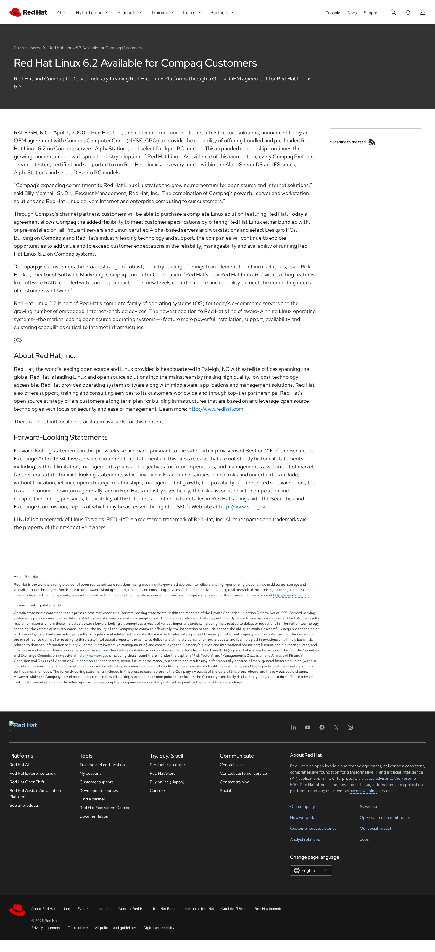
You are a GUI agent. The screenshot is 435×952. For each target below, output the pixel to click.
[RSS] (372, 142)
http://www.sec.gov (242, 506)
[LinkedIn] (293, 729)
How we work (302, 817)
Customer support (96, 782)
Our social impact (375, 828)
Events (83, 908)
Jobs (364, 839)
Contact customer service (243, 773)
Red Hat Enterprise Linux (32, 773)
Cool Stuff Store (234, 908)
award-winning (363, 790)
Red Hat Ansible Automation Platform (35, 793)
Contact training (234, 782)
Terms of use (78, 927)
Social (225, 790)
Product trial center (167, 764)
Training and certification (102, 764)
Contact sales (232, 764)
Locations (103, 908)
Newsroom (370, 806)
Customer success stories (313, 828)
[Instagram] (350, 729)
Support (371, 12)
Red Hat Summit (268, 908)
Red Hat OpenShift (26, 782)
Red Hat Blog (164, 908)
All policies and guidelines (115, 927)
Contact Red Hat (132, 908)
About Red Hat (43, 908)
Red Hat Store (163, 773)
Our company (302, 806)
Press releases (27, 47)
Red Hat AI (19, 764)
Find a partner (92, 799)
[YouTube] (307, 729)
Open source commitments (385, 817)
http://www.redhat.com (215, 408)
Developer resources (99, 790)
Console (332, 12)
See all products (24, 805)
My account (90, 773)
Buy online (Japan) (167, 782)
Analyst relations (305, 839)
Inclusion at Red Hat (198, 908)
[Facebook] (322, 729)
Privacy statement (46, 927)
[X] (336, 729)
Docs (352, 12)
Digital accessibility (159, 927)
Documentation (94, 816)
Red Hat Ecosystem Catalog (105, 807)
